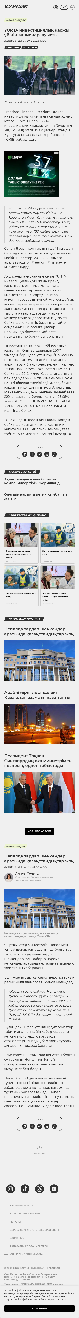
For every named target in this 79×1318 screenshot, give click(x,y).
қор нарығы (30, 47)
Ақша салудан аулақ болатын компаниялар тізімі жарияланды (33, 481)
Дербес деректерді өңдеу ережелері (34, 1230)
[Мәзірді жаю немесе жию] (72, 7)
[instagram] (10, 1188)
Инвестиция (12, 47)
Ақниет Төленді (27, 873)
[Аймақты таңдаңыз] (55, 7)
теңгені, (54, 429)
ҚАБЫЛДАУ (39, 1308)
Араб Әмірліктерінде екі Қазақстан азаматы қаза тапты (37, 695)
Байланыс (17, 1238)
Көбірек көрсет (39, 831)
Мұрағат (15, 1222)
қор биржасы (54, 135)
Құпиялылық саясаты (25, 1213)
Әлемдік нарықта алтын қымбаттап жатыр (35, 496)
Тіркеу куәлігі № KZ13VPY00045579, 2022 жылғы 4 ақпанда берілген (33, 1285)
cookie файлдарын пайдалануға (34, 1299)
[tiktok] (25, 1188)
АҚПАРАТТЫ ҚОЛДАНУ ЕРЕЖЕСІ (29, 1246)
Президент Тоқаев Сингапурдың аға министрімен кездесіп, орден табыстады (38, 760)
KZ (64, 7)
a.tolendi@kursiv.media (28, 880)
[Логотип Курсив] (16, 6)
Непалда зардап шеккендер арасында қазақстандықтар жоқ (39, 631)
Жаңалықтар (15, 20)
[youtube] (54, 1188)
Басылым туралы (22, 1205)
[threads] (39, 1188)
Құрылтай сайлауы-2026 (26, 1254)
